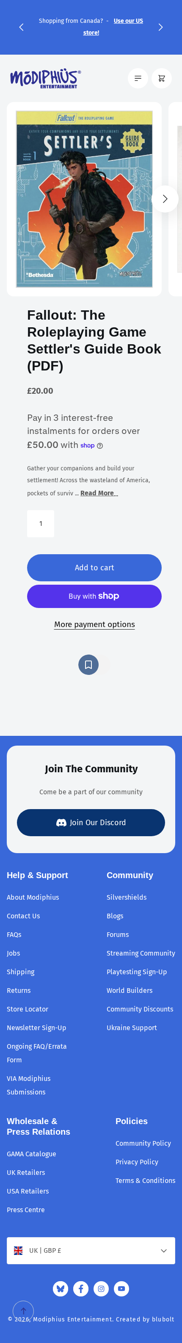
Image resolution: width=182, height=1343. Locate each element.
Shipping (20, 972)
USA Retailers (28, 1191)
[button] (21, 27)
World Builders (129, 991)
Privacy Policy (137, 1162)
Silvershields (126, 897)
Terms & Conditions (145, 1181)
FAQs (14, 935)
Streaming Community (141, 953)
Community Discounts (140, 1009)
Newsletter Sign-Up (36, 1028)
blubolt (163, 1319)
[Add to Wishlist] (94, 665)
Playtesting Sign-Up (137, 972)
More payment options (94, 624)
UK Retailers (26, 1173)
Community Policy (143, 1143)
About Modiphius (33, 897)
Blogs (115, 916)
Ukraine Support (132, 1028)
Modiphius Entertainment (72, 1319)
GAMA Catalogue (31, 1154)
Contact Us (23, 916)
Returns (18, 991)
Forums (118, 935)
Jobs (13, 953)
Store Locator (27, 1009)
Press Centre (26, 1210)
